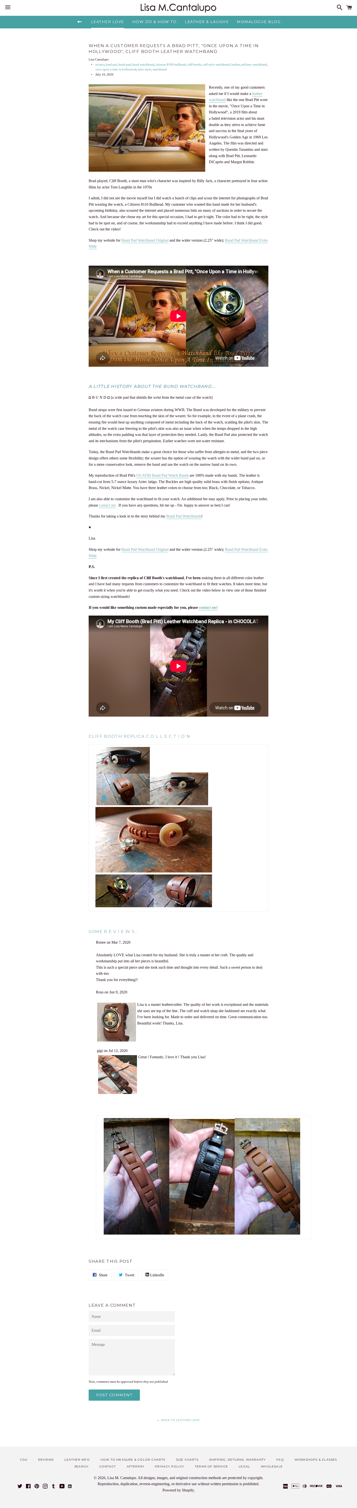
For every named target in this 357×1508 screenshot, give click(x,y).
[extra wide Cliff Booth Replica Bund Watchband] (183, 906)
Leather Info (77, 1459)
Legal (244, 1466)
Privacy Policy (169, 1466)
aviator (99, 64)
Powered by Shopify (178, 1490)
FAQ (280, 1459)
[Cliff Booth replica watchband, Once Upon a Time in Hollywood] (124, 906)
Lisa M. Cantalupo (121, 1478)
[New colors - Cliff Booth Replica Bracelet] (153, 871)
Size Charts (187, 1459)
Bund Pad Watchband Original (145, 240)
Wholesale (272, 1466)
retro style (144, 69)
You (23, 1459)
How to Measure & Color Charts (133, 1459)
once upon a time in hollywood (115, 69)
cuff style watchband (216, 64)
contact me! (208, 607)
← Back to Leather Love (178, 1420)
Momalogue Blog (258, 21)
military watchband (254, 64)
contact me (107, 505)
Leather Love (107, 21)
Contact (107, 1466)
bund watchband (143, 64)
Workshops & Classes (316, 1459)
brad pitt (111, 64)
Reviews (46, 1459)
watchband (160, 69)
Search (81, 1466)
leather (235, 64)
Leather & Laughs (207, 21)
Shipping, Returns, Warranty (237, 1459)
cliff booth (194, 64)
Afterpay (135, 1466)
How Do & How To (154, 21)
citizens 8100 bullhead (171, 64)
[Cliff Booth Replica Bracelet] (179, 804)
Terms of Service (211, 1466)
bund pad (125, 64)
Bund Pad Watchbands (183, 516)
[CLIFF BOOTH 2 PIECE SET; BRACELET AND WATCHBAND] (123, 804)
